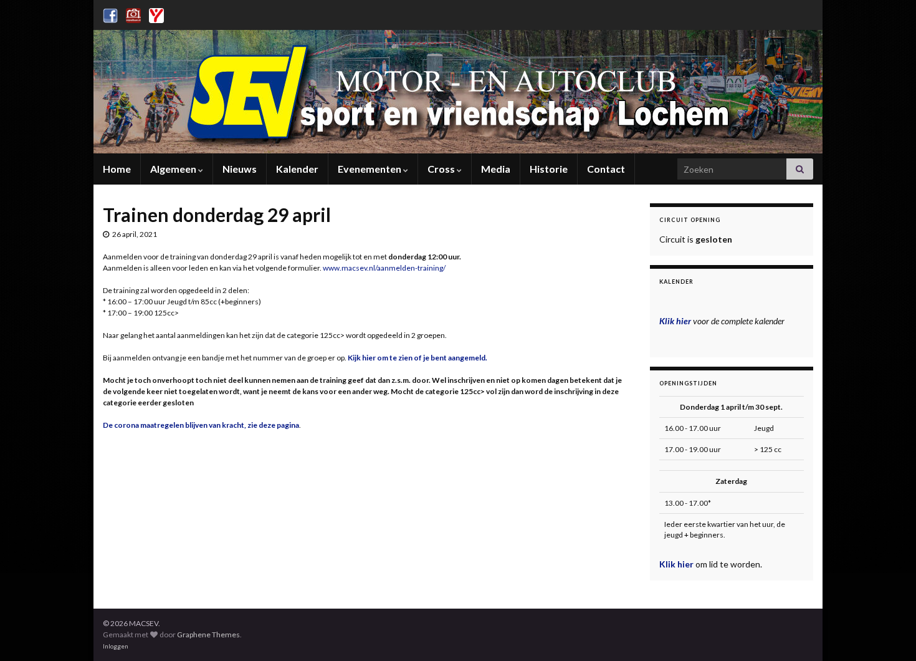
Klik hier (677, 564)
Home (117, 169)
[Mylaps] (156, 13)
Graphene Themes (208, 634)
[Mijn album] (133, 13)
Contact (606, 169)
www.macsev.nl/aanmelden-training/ (384, 268)
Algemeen (174, 169)
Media (495, 169)
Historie (549, 169)
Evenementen (370, 169)
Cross (442, 169)
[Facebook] (110, 13)
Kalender (297, 169)
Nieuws (239, 169)
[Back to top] (888, 633)
